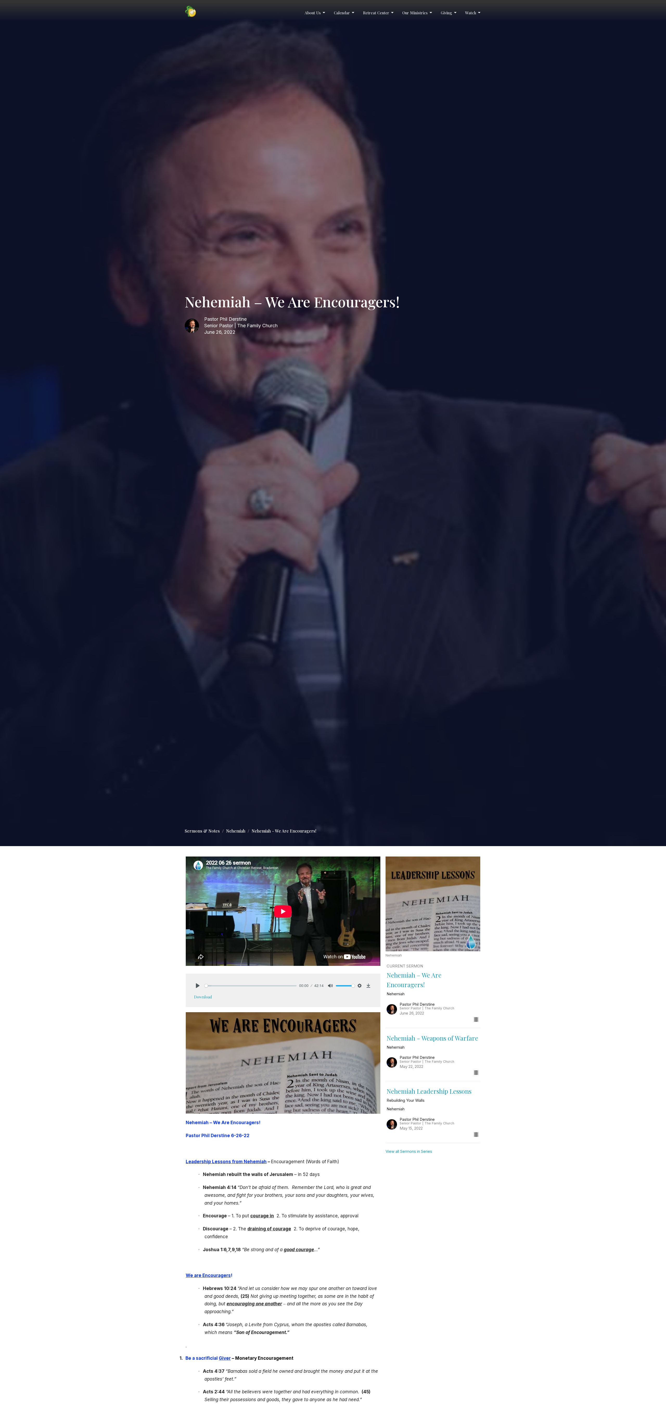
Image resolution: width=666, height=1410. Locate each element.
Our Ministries (415, 12)
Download (203, 996)
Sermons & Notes (202, 831)
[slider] (250, 985)
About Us (313, 12)
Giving (446, 12)
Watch (470, 12)
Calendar (342, 12)
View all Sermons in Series (409, 1151)
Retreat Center (376, 12)
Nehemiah (235, 831)
